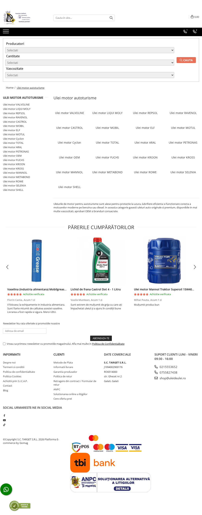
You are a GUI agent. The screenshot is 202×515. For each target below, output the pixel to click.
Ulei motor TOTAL (13, 143)
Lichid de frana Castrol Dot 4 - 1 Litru (96, 289)
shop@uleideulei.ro (172, 378)
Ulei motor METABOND (16, 177)
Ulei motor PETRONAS (16, 151)
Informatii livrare (63, 367)
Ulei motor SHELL (13, 190)
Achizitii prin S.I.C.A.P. (15, 381)
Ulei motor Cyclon (13, 138)
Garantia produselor (65, 372)
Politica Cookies (12, 376)
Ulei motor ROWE (13, 181)
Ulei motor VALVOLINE (16, 104)
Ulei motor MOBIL (13, 126)
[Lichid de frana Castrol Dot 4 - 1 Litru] (101, 260)
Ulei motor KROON (14, 164)
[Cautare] (111, 18)
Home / (11, 87)
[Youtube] (4, 420)
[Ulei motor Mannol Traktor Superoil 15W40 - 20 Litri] (164, 260)
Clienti (59, 354)
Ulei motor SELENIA (14, 185)
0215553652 (168, 367)
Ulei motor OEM (12, 155)
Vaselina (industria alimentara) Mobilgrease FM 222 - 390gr (46, 289)
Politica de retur (62, 376)
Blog (5, 390)
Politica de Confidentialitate (108, 344)
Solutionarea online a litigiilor (70, 394)
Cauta (187, 60)
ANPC (56, 389)
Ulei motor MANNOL (15, 172)
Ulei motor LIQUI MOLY (16, 109)
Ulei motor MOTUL (14, 134)
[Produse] (6, 33)
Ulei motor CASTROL (15, 121)
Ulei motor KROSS (13, 168)
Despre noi (9, 362)
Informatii (12, 354)
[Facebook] (4, 415)
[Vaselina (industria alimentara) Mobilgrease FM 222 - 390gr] (37, 260)
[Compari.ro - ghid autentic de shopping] (20, 505)
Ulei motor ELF (11, 130)
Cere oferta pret (62, 398)
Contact (7, 385)
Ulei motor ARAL (12, 147)
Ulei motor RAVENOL (15, 117)
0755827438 (168, 372)
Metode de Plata (63, 362)
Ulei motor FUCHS (13, 160)
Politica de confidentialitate (19, 372)
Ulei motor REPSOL (14, 113)
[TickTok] (4, 424)
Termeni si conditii (13, 367)
